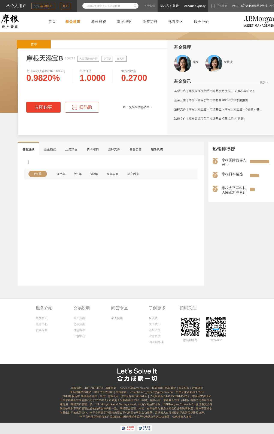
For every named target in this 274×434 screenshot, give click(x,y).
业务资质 (155, 336)
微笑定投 (150, 21)
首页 (52, 21)
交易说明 (81, 308)
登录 (43, 6)
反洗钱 (153, 318)
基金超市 (73, 21)
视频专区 (175, 21)
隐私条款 (170, 388)
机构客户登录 (169, 6)
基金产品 (155, 330)
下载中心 (79, 336)
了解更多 (157, 308)
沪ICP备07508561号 (134, 396)
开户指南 (79, 318)
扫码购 (82, 109)
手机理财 (222, 5)
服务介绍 (44, 308)
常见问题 (117, 318)
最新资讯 (42, 318)
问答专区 (119, 308)
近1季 (38, 174)
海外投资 (98, 21)
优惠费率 (79, 330)
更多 (263, 82)
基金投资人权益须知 (191, 388)
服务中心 (201, 21)
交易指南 (79, 324)
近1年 (78, 174)
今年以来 (113, 174)
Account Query (195, 6)
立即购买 (43, 107)
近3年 (94, 174)
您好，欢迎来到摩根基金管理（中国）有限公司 (247, 5)
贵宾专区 (42, 330)
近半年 (61, 174)
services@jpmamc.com (135, 388)
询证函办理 (156, 342)
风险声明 (157, 388)
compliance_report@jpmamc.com (152, 392)
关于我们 (149, 5)
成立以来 (133, 174)
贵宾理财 (124, 21)
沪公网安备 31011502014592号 (170, 396)
